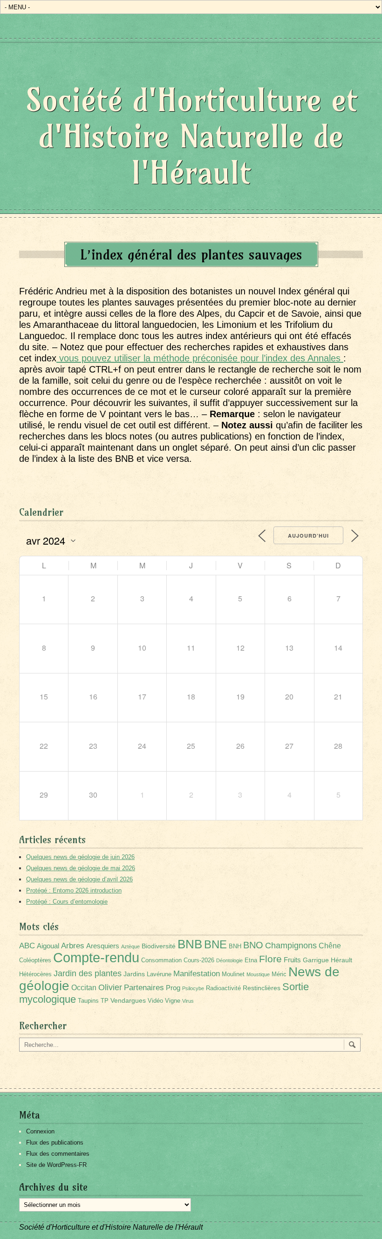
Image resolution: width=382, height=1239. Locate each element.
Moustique (258, 974)
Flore (270, 959)
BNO (253, 944)
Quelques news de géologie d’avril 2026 (79, 879)
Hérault (341, 960)
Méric (279, 974)
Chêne (330, 946)
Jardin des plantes (88, 973)
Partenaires (144, 987)
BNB (189, 944)
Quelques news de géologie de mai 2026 (80, 868)
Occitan (83, 988)
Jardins (134, 974)
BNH (235, 946)
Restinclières (261, 988)
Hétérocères (35, 974)
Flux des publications (54, 1142)
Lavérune (159, 974)
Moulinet (233, 974)
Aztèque (130, 946)
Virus (188, 1001)
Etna (251, 960)
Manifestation (196, 973)
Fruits (292, 960)
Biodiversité (159, 946)
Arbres (72, 945)
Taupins (88, 1001)
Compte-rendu (96, 957)
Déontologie (229, 960)
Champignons (291, 945)
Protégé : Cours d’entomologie (67, 901)
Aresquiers (102, 946)
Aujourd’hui (308, 535)
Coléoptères (35, 960)
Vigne (172, 1001)
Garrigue (316, 960)
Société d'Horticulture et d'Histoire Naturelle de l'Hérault (191, 136)
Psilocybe (193, 988)
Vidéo (155, 1001)
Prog (173, 988)
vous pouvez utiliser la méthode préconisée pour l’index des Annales (199, 358)
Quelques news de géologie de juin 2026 (80, 856)
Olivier (110, 987)
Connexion (40, 1131)
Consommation (161, 960)
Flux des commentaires (57, 1153)
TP (105, 1001)
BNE (215, 944)
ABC (27, 945)
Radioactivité (223, 988)
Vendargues (128, 1000)
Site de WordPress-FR (56, 1164)
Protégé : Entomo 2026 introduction (74, 890)
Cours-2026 (199, 960)
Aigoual (48, 946)
